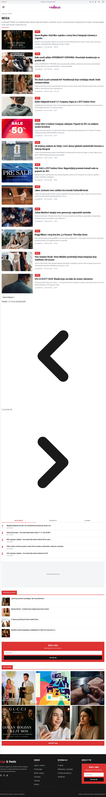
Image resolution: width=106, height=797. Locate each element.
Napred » (11, 297)
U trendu (87, 520)
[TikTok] (95, 2)
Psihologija (38, 769)
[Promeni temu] (99, 2)
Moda (37, 31)
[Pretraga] (103, 2)
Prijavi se (53, 657)
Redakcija (61, 777)
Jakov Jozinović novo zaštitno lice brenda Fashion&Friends (61, 190)
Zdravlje (37, 781)
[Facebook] (90, 2)
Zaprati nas (53, 743)
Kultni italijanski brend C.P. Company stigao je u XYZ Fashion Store (65, 101)
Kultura (36, 784)
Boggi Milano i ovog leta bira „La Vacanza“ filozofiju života (61, 234)
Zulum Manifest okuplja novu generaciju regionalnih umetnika (63, 212)
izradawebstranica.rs (99, 794)
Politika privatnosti (64, 773)
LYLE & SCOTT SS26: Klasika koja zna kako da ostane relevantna (64, 279)
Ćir (6, 2)
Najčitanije (19, 520)
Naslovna (4, 13)
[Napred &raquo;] (53, 513)
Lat (3, 2)
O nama (60, 765)
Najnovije (53, 520)
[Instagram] (93, 2)
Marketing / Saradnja (65, 769)
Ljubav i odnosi (39, 765)
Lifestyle (37, 777)
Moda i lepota (39, 773)
